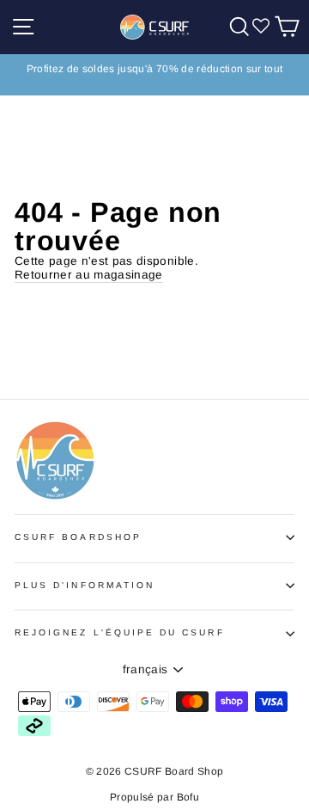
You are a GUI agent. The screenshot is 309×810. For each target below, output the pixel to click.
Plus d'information (84, 585)
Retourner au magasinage (89, 274)
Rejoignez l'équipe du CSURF (120, 632)
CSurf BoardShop (78, 537)
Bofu (188, 797)
